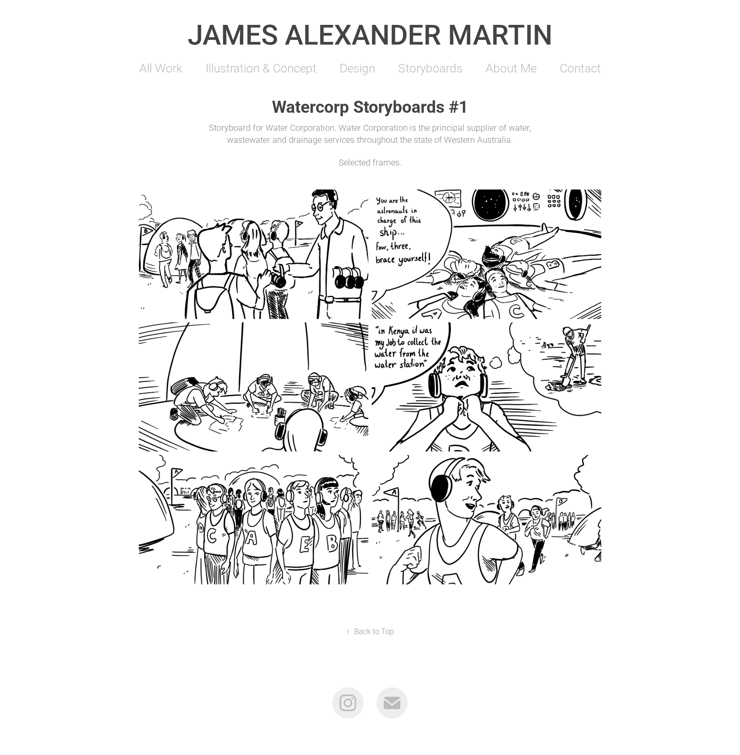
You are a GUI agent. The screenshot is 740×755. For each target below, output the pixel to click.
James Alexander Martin (370, 33)
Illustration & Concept (261, 68)
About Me (511, 68)
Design (357, 68)
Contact (580, 68)
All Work (160, 68)
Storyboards (430, 68)
